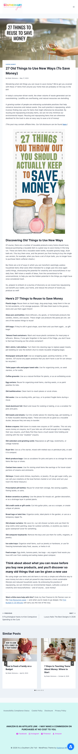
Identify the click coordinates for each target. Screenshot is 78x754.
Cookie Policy (37, 711)
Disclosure (48, 711)
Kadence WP (62, 748)
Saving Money (11, 64)
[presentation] (19, 649)
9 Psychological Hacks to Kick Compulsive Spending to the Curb (19, 616)
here (65, 124)
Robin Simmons (13, 78)
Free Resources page (17, 600)
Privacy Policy (60, 711)
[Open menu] (74, 6)
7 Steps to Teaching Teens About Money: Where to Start (57, 669)
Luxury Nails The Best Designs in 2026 (60, 615)
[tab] (34, 690)
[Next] (72, 663)
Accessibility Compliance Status (16, 711)
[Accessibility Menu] (70, 746)
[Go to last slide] (5, 663)
